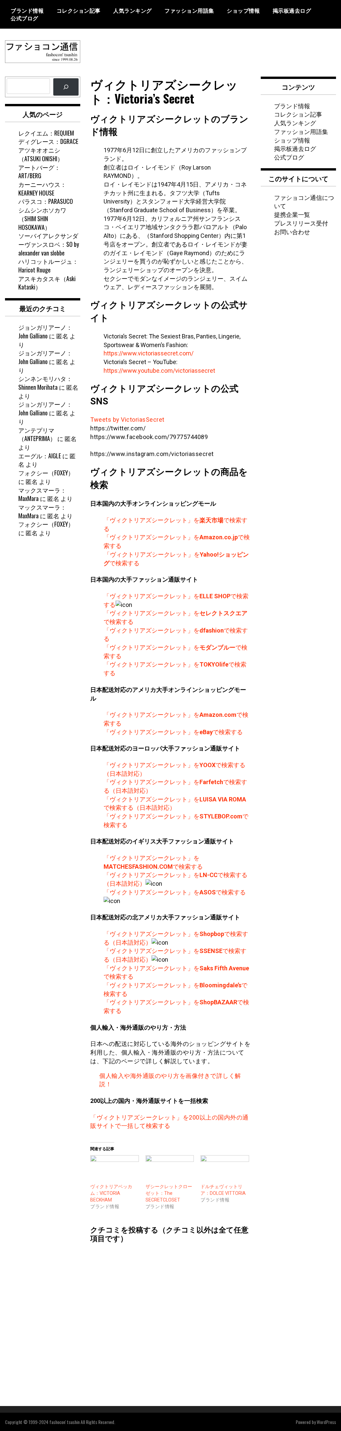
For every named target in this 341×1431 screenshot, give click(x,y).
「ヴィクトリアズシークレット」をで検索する (173, 731)
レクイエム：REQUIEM (46, 133)
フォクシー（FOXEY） (46, 472)
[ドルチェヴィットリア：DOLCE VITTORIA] (224, 1169)
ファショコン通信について (304, 201)
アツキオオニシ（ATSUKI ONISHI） (40, 154)
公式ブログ (24, 18)
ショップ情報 (243, 10)
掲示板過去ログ (292, 10)
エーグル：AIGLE (39, 455)
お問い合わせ (292, 231)
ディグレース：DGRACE (48, 141)
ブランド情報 (27, 10)
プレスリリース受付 (301, 223)
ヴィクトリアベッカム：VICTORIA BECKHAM (111, 1193)
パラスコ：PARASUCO (45, 201)
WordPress (326, 1421)
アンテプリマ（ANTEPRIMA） (37, 434)
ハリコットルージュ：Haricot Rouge (48, 265)
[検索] (66, 87)
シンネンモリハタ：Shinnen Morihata (45, 382)
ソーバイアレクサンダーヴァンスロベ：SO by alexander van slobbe (48, 244)
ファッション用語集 (189, 10)
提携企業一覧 (292, 214)
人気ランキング (132, 10)
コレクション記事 (79, 10)
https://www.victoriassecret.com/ (148, 353)
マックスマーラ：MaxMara (42, 494)
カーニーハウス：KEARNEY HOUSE (42, 188)
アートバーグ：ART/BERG (39, 171)
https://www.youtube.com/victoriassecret (159, 370)
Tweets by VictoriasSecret (127, 419)
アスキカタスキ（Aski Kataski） (47, 282)
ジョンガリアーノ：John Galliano (45, 331)
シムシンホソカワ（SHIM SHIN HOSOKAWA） (42, 218)
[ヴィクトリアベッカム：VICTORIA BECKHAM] (114, 1169)
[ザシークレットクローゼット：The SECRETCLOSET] (170, 1169)
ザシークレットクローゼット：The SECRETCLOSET (169, 1193)
